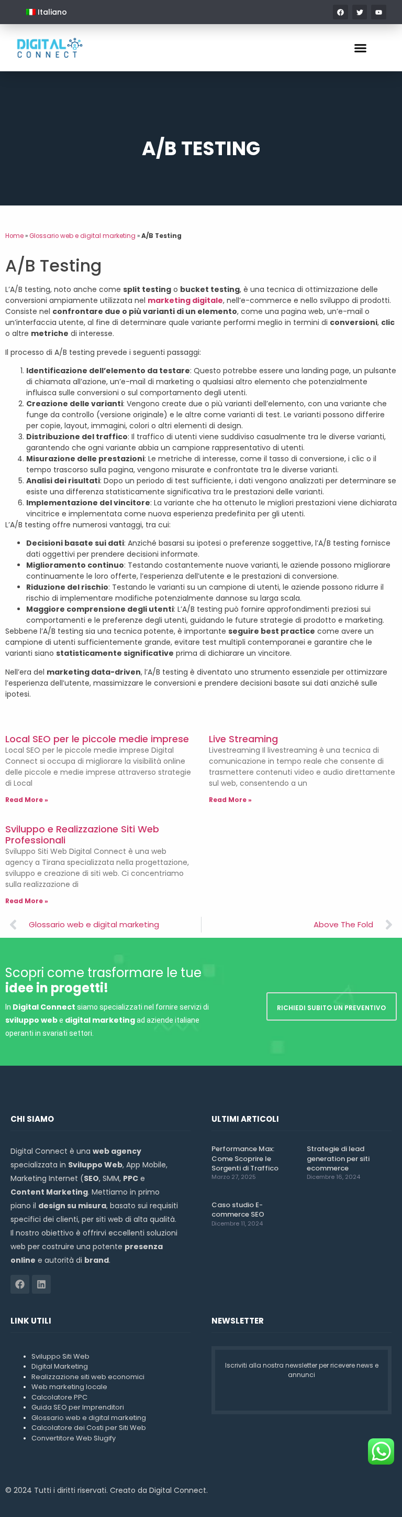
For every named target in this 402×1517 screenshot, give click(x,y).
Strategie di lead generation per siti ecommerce (338, 1158)
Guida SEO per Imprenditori (77, 1407)
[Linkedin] (41, 1284)
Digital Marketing (59, 1366)
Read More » (26, 799)
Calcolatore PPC (59, 1397)
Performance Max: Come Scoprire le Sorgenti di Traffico (244, 1158)
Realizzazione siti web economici (87, 1377)
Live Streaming (243, 738)
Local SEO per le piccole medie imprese (97, 738)
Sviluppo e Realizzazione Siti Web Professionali (82, 834)
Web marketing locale (69, 1387)
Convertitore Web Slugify (73, 1438)
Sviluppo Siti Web (60, 1356)
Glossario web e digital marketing (82, 236)
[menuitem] (46, 12)
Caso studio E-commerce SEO (237, 1209)
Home (14, 236)
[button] (361, 48)
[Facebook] (19, 1284)
